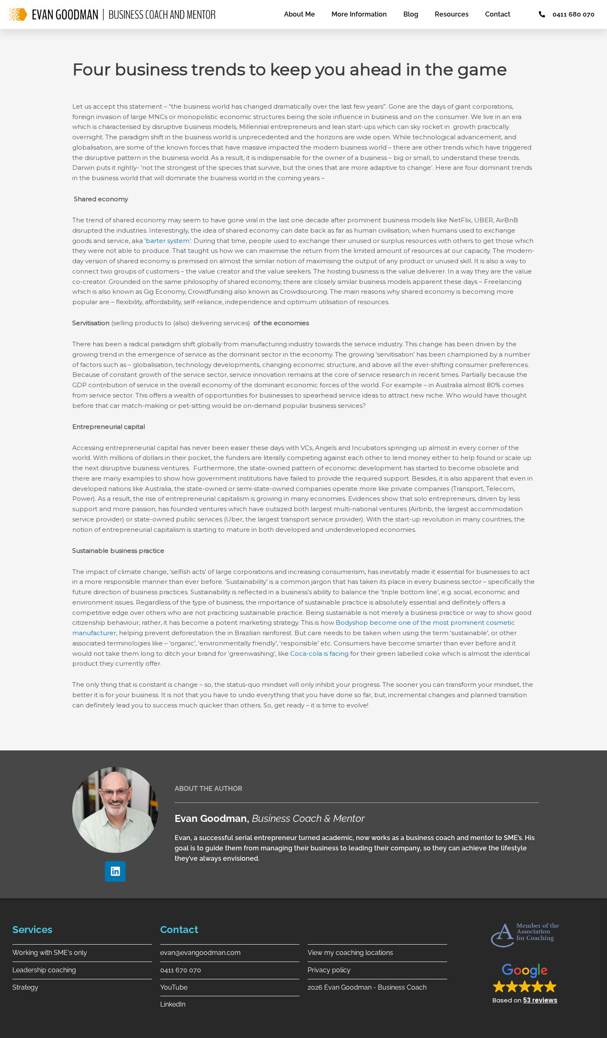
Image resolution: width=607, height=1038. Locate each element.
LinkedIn (172, 1004)
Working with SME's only (49, 953)
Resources (452, 14)
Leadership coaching (44, 970)
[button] (525, 983)
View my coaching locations (350, 953)
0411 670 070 (180, 970)
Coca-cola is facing (319, 653)
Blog (410, 14)
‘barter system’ (168, 241)
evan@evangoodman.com (200, 953)
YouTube (173, 987)
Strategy (25, 987)
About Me (299, 14)
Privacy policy (329, 970)
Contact (497, 14)
